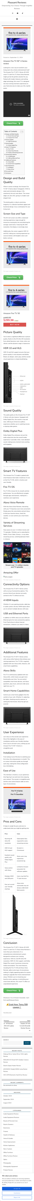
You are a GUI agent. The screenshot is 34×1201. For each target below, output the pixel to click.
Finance (5, 1131)
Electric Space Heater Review (12, 1066)
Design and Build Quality (12, 134)
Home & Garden (8, 1138)
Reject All (17, 1197)
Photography (7, 1163)
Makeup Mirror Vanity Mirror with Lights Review (15, 1055)
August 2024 (7, 1103)
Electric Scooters (8, 1124)
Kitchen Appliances (9, 1145)
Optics (5, 1159)
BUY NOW (14, 325)
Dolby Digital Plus (12, 145)
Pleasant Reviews (17, 2)
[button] (17, 19)
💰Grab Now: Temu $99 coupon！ (17, 1006)
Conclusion (8, 173)
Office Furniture (8, 1152)
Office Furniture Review (10, 1156)
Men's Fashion (7, 1149)
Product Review (8, 1170)
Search (6, 1040)
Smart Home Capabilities (14, 163)
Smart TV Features (10, 147)
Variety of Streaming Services (15, 152)
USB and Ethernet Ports (14, 158)
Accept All (17, 1188)
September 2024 (8, 1099)
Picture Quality (9, 139)
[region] (17, 1187)
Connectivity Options (11, 154)
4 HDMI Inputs (11, 156)
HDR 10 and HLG (12, 141)
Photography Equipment (10, 1166)
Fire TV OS (11, 149)
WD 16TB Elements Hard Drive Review (15, 1075)
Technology (7, 1013)
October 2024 (7, 1096)
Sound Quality (9, 143)
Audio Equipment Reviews (11, 1117)
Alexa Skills (11, 162)
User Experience (9, 165)
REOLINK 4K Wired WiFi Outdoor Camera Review (15, 1061)
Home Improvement (9, 1142)
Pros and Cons (9, 171)
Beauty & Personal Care (10, 1121)
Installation (11, 167)
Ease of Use (11, 169)
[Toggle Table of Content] (21, 131)
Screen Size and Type (13, 136)
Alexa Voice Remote (13, 151)
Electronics (6, 1128)
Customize (17, 1193)
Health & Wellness (9, 1135)
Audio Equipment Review (10, 1114)
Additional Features (10, 160)
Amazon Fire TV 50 (13, 137)
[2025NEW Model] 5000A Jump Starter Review (15, 1070)
